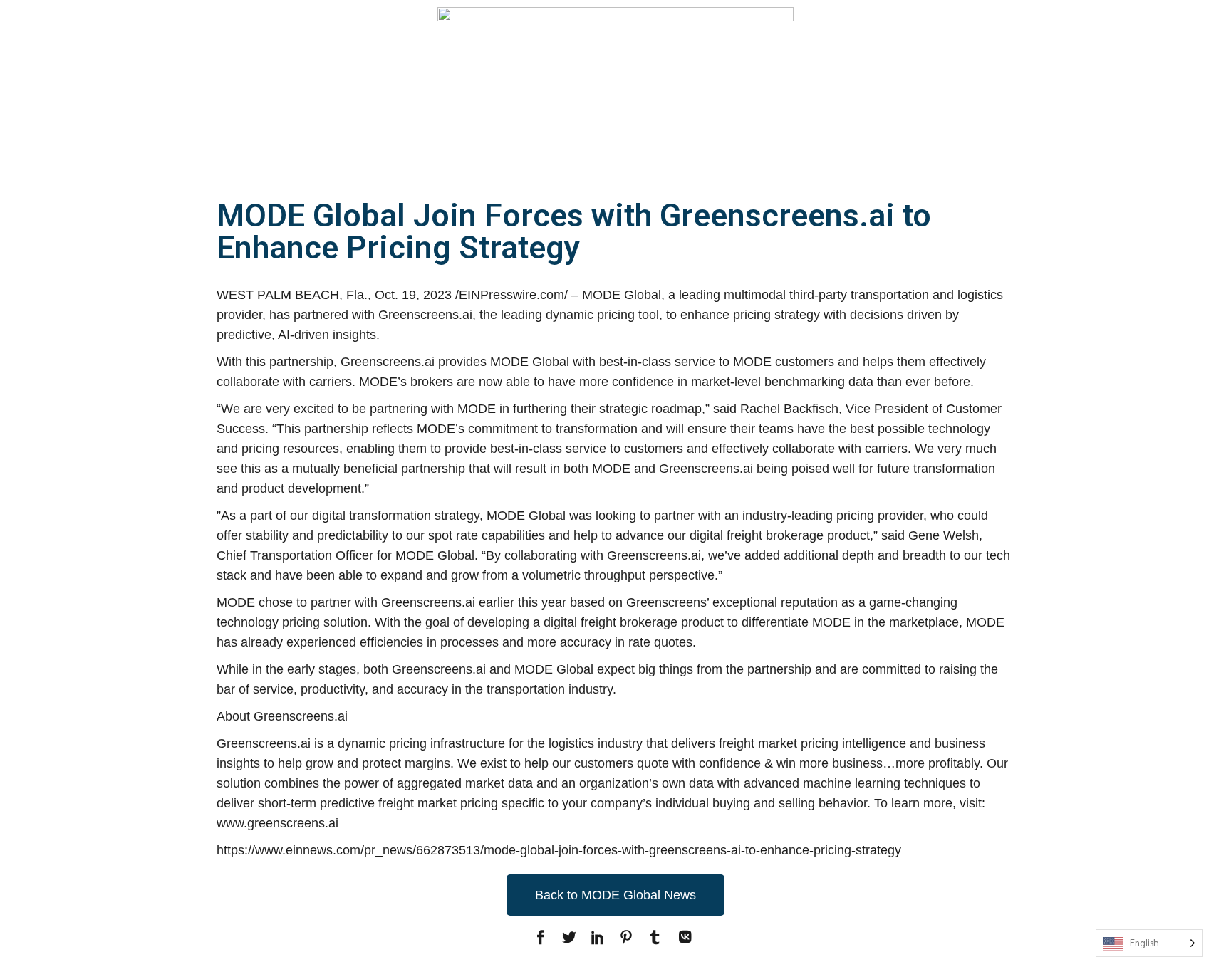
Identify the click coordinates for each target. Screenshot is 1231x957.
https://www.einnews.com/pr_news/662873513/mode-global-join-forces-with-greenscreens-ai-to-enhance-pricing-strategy (559, 850)
